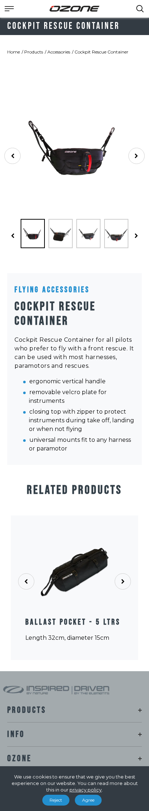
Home (13, 52)
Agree (88, 800)
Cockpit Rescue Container (101, 52)
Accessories (58, 52)
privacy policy (85, 790)
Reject (56, 800)
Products (33, 52)
